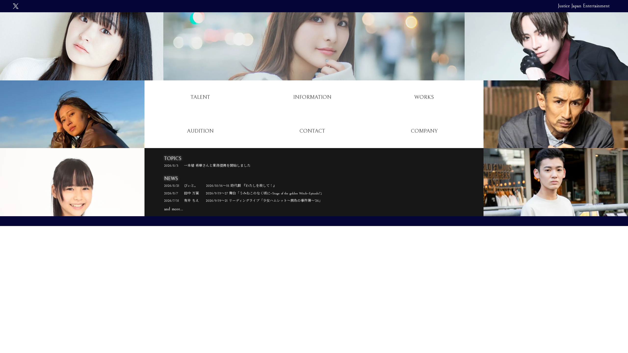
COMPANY (424, 131)
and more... (173, 209)
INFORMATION (312, 97)
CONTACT (312, 131)
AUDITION (200, 131)
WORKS (424, 97)
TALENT (200, 97)
